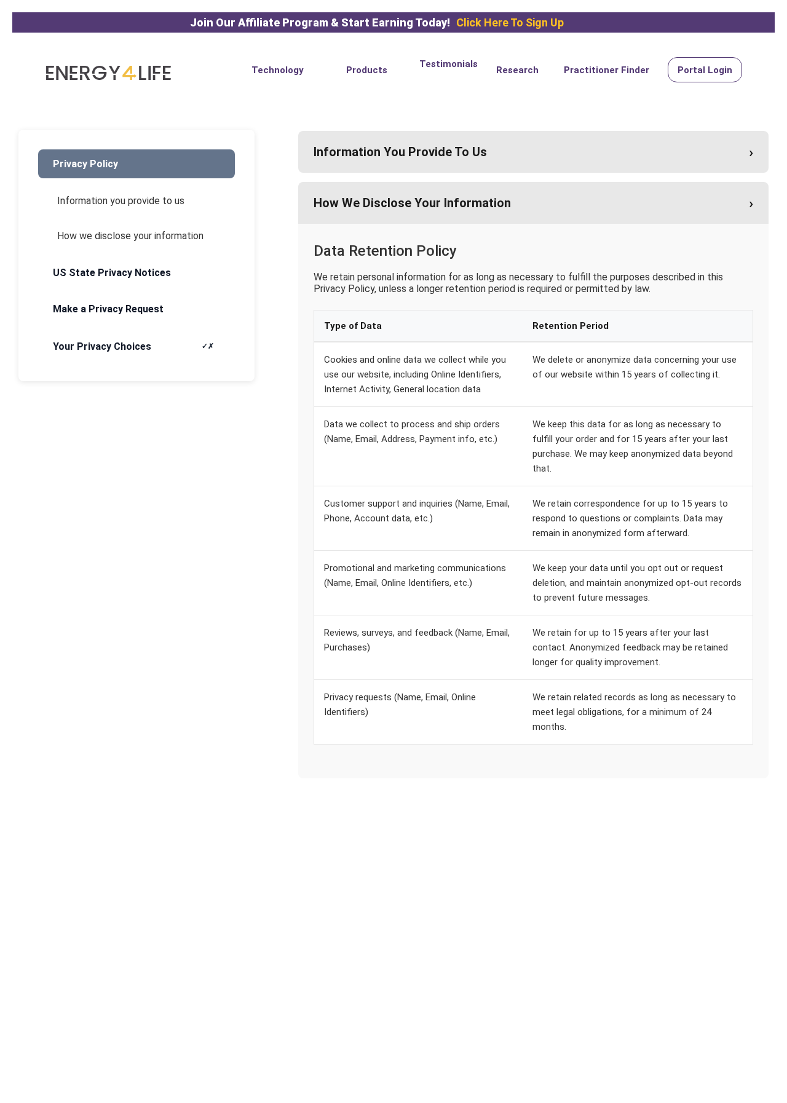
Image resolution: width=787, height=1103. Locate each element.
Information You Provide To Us (533, 151)
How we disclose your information (130, 236)
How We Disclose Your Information (533, 203)
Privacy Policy (85, 164)
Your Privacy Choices (102, 346)
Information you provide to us (120, 201)
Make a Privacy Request (108, 309)
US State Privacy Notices (112, 273)
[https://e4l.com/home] (108, 73)
